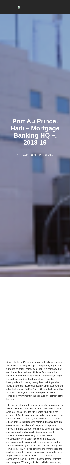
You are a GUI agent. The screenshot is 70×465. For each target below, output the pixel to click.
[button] (63, 7)
